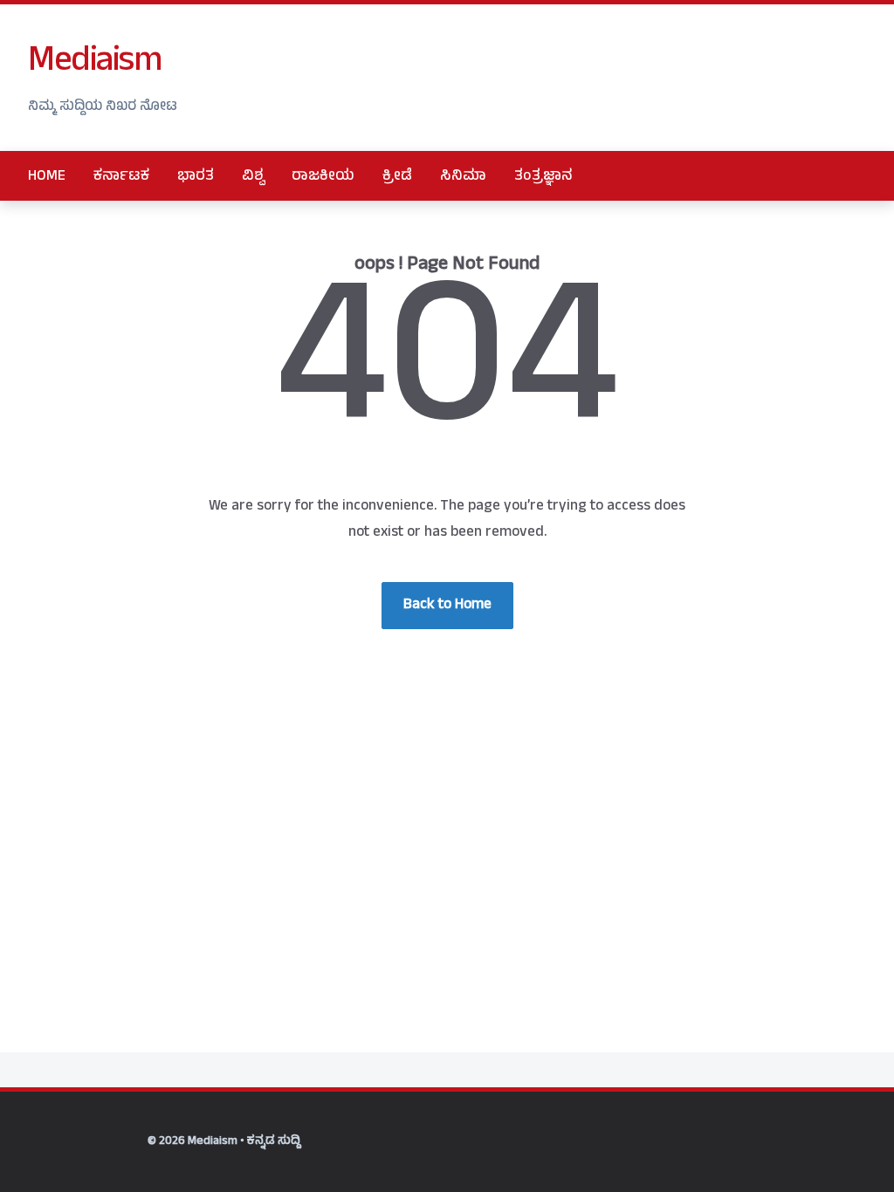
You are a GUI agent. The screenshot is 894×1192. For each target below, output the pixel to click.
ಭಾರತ (195, 177)
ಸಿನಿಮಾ (463, 177)
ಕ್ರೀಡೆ (397, 177)
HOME (46, 177)
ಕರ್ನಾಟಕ (121, 177)
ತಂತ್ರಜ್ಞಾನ (543, 177)
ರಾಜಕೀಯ (323, 177)
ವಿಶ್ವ (253, 177)
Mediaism (94, 63)
